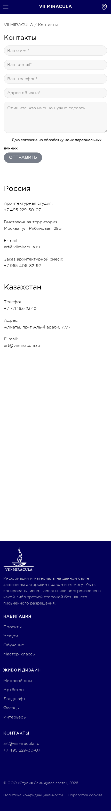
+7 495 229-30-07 (21, 750)
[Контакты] (104, 7)
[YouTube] (18, 763)
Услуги (10, 636)
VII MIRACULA (18, 24)
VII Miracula (55, 7)
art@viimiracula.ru (22, 247)
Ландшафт (14, 699)
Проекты (12, 627)
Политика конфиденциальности (33, 795)
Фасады (11, 708)
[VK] (28, 763)
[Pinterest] (8, 763)
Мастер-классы (19, 654)
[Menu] (5, 7)
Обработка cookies (85, 795)
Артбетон (13, 689)
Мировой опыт (18, 680)
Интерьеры (15, 717)
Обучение (13, 645)
